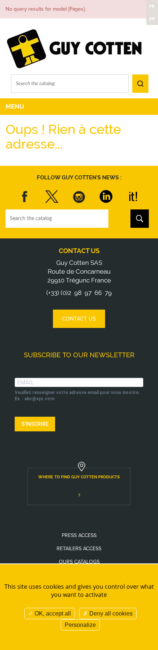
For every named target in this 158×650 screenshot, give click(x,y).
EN (152, 18)
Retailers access (79, 548)
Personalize (80, 625)
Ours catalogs (79, 562)
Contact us (79, 251)
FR (152, 6)
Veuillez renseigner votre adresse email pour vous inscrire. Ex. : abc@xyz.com (77, 395)
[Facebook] (25, 197)
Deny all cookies (110, 613)
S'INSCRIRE (35, 424)
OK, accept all (52, 613)
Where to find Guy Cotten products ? (79, 486)
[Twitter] (51, 196)
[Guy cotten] (75, 48)
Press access (79, 535)
